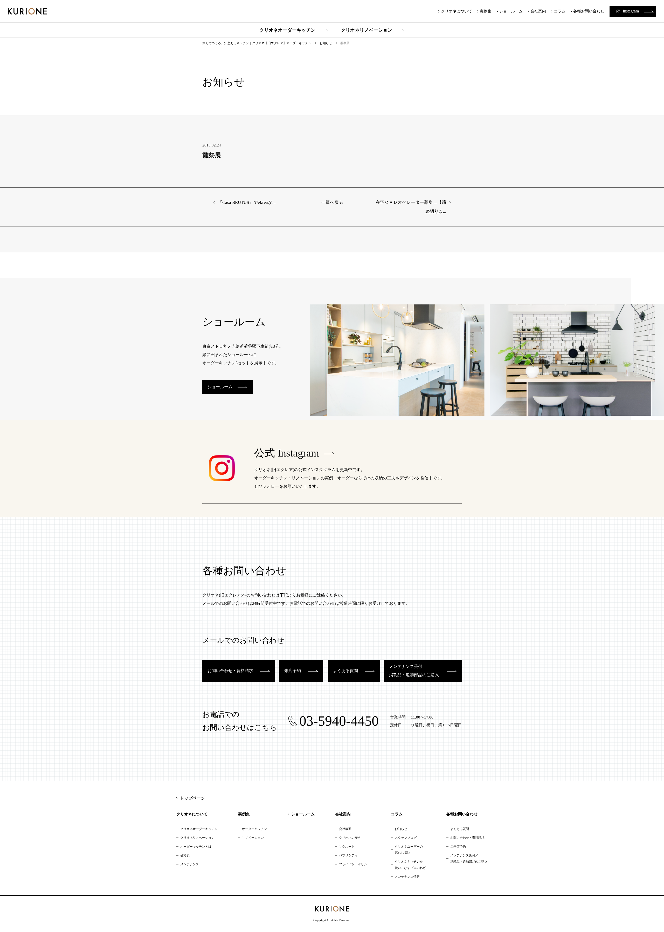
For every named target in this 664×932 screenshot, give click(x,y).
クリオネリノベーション (366, 30)
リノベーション (253, 838)
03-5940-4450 (339, 721)
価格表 (185, 855)
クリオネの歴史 (350, 838)
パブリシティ (348, 855)
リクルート (347, 846)
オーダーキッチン (254, 829)
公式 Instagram (286, 453)
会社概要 (345, 829)
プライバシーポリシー (354, 864)
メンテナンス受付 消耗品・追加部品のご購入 (414, 670)
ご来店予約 (458, 846)
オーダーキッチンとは (195, 846)
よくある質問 (345, 670)
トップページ (192, 798)
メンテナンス (189, 864)
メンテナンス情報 (407, 877)
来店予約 (292, 670)
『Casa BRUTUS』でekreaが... (246, 202)
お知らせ (401, 829)
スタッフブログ (406, 838)
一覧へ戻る (332, 202)
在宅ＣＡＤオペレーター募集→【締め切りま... (411, 207)
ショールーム (511, 11)
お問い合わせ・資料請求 (230, 670)
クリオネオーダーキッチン (287, 30)
